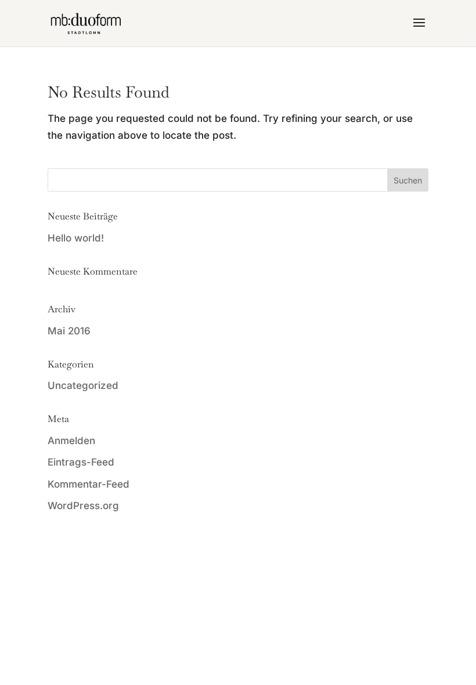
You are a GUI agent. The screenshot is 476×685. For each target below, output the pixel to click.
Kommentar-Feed (88, 484)
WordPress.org (83, 505)
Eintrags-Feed (81, 462)
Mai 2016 (69, 331)
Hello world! (76, 238)
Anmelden (71, 440)
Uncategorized (83, 385)
